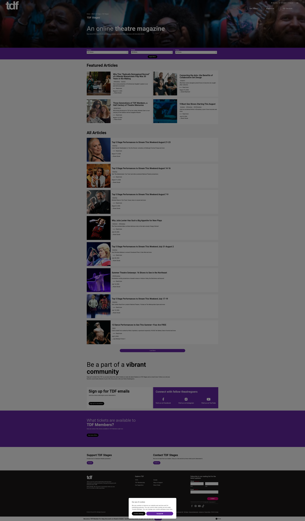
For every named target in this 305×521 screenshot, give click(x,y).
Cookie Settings (138, 513)
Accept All (160, 513)
